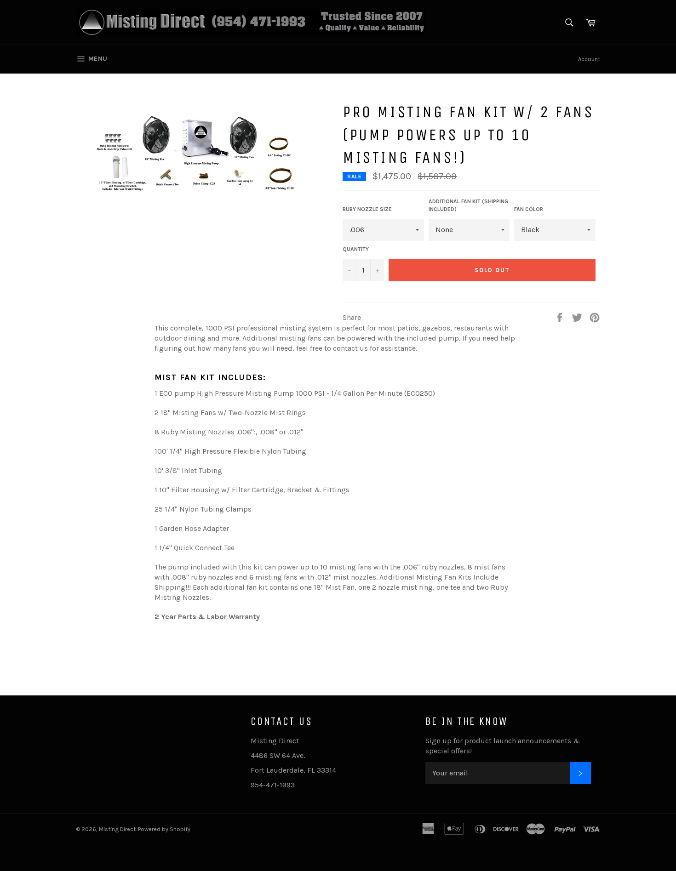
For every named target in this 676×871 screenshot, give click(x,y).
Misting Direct (117, 828)
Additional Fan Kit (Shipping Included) (468, 205)
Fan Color (528, 209)
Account (589, 59)
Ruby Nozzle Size (367, 209)
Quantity (356, 249)
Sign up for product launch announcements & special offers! (502, 745)
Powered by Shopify (164, 828)
